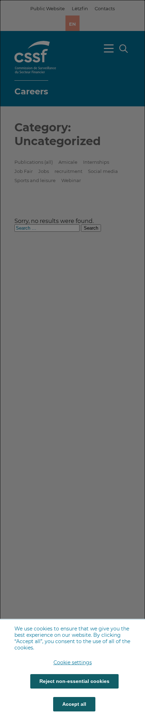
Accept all (74, 704)
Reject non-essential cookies (74, 681)
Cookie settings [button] (72, 662)
